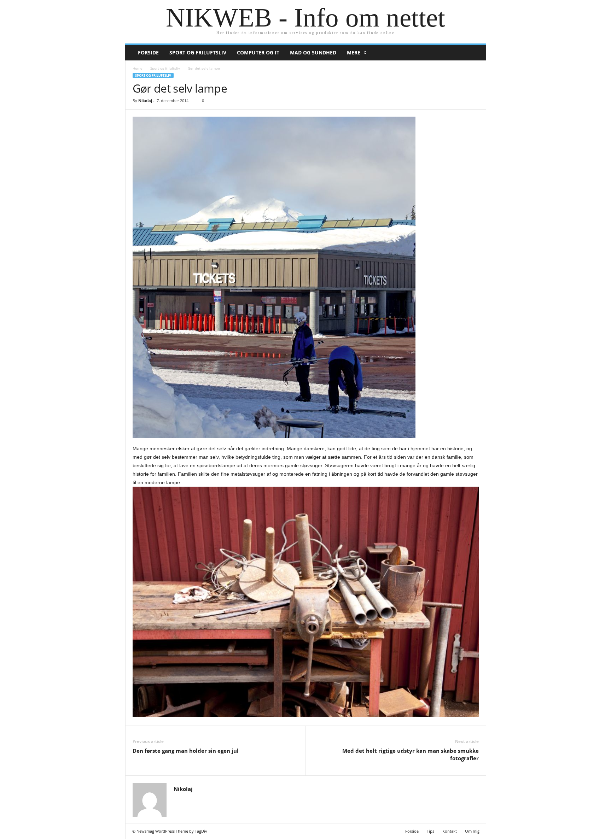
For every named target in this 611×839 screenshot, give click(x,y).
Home (137, 68)
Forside (148, 52)
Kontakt (449, 831)
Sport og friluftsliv (197, 52)
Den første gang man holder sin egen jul (186, 750)
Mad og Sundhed (313, 52)
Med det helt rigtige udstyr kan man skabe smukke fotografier (410, 754)
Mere (353, 52)
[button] (475, 52)
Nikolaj (145, 100)
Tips (430, 831)
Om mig (472, 831)
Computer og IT (258, 52)
